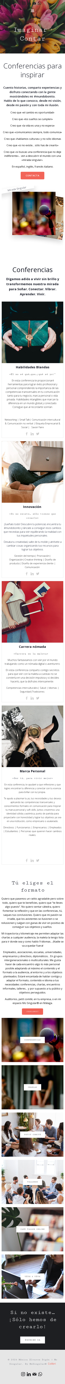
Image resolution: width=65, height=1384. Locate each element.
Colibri (52, 1363)
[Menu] (32, 11)
